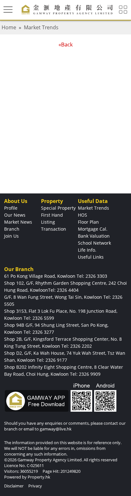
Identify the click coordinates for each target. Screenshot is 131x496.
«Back (66, 44)
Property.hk (39, 477)
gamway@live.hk (56, 429)
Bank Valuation (94, 236)
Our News (14, 215)
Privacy (35, 486)
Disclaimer (14, 486)
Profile (10, 208)
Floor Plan (88, 222)
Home (9, 27)
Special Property (58, 208)
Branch (11, 229)
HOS (82, 215)
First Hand (52, 215)
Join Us (11, 236)
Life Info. (87, 250)
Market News (18, 222)
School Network (94, 243)
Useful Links (91, 257)
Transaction (53, 229)
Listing (48, 222)
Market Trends (41, 27)
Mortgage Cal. (92, 229)
